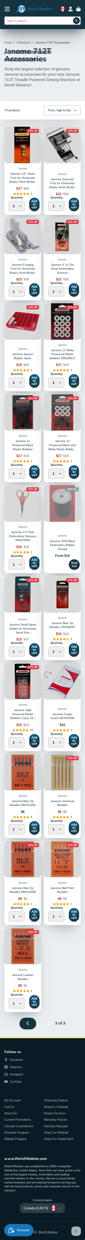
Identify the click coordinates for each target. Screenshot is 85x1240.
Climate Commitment (18, 1126)
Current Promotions (17, 1119)
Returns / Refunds (56, 1107)
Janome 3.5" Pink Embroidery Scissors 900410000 (22, 536)
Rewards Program (16, 1132)
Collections (24, 42)
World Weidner (48, 1232)
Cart (78, 9)
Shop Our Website (56, 1132)
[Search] (76, 20)
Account (70, 9)
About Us (10, 1113)
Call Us (9, 1107)
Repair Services (55, 1113)
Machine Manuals (56, 1126)
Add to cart (34, 204)
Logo (34, 9)
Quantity (17, 197)
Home (8, 42)
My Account (12, 1100)
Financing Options (56, 1100)
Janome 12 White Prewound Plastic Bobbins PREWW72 (62, 354)
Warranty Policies (55, 1119)
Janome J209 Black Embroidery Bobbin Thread (62, 529)
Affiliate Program (15, 1139)
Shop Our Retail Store (58, 1139)
